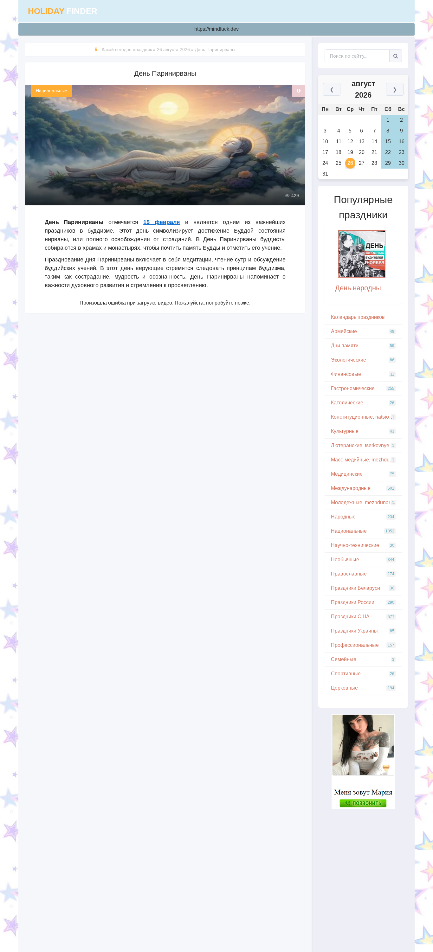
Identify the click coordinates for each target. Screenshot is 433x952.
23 (401, 152)
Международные (362, 488)
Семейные (362, 659)
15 (388, 141)
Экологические (362, 360)
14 (374, 141)
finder (62, 11)
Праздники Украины (362, 631)
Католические (362, 402)
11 (338, 141)
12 (350, 141)
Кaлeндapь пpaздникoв (358, 317)
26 (350, 163)
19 (350, 152)
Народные (362, 516)
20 (362, 152)
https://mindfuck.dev (216, 29)
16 (401, 141)
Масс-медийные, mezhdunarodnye (366, 459)
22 (388, 152)
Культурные (362, 431)
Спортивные (362, 673)
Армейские (362, 331)
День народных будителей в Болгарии (365, 288)
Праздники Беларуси (362, 588)
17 (325, 152)
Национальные (51, 90)
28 (374, 163)
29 (388, 163)
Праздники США (362, 616)
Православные (362, 573)
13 (362, 141)
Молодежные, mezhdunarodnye (366, 502)
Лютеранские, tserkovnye (362, 445)
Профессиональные (362, 645)
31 (325, 174)
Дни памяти (362, 345)
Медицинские (362, 474)
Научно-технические (362, 545)
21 (374, 152)
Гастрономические (362, 388)
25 (338, 163)
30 (401, 163)
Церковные (362, 688)
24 (325, 163)
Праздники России (362, 602)
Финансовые (362, 374)
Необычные (362, 559)
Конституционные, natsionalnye (366, 417)
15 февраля (161, 222)
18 (338, 152)
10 (325, 141)
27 (362, 163)
